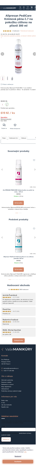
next (35, 169)
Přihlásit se (6, 439)
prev (2, 169)
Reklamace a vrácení (7, 384)
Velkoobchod (5, 388)
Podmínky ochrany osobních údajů (11, 391)
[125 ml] (2, 104)
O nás (3, 402)
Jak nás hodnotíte (6, 404)
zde (25, 452)
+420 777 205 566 (8, 370)
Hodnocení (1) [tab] (13, 138)
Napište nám (5, 407)
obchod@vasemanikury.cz (10, 368)
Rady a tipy (4, 400)
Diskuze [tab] (23, 138)
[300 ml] (7, 104)
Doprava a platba (6, 382)
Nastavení (18, 456)
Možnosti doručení (6, 119)
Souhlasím (17, 461)
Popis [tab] (4, 138)
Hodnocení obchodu (18, 285)
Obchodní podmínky (7, 380)
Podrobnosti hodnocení (27, 31)
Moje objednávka (6, 386)
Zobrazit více (18, 340)
